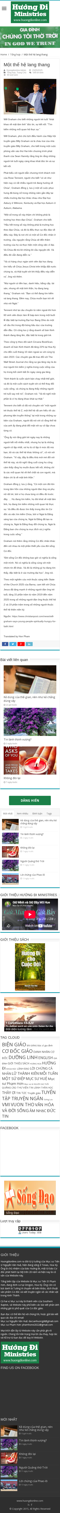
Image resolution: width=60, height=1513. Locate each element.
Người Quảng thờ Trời (32, 861)
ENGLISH (45, 1057)
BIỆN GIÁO (14, 1044)
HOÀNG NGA (35, 1063)
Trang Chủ (21, 72)
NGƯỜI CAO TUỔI (41, 1084)
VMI (6, 1105)
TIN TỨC (21, 1093)
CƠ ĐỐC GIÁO (17, 1051)
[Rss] (28, 1505)
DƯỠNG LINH (23, 1057)
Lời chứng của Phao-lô (32, 874)
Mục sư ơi (28, 1084)
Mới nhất (8, 813)
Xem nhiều (22, 813)
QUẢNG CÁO (9, 1087)
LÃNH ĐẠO (23, 1068)
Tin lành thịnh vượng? (18, 739)
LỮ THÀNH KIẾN (25, 1073)
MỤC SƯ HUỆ (36, 1078)
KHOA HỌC (11, 1069)
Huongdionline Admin (16, 70)
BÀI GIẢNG (32, 1045)
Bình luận (37, 813)
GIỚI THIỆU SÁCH (18, 1063)
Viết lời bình (38, 72)
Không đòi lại (12, 778)
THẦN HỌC (47, 1087)
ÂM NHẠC (38, 1110)
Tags (49, 813)
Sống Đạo (12, 1212)
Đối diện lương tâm (19, 1029)
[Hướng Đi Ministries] (30, 12)
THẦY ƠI (9, 1092)
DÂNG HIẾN (30, 800)
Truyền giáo (34, 1093)
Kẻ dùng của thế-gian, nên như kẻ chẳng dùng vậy (38, 822)
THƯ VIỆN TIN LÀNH (28, 1087)
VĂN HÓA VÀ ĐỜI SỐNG (28, 1107)
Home (3, 54)
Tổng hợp (15, 54)
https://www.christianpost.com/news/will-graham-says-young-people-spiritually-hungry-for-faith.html (30, 621)
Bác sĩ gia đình (45, 1045)
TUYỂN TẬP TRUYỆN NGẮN (29, 1095)
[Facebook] (31, 1505)
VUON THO (22, 1105)
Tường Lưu (48, 1099)
